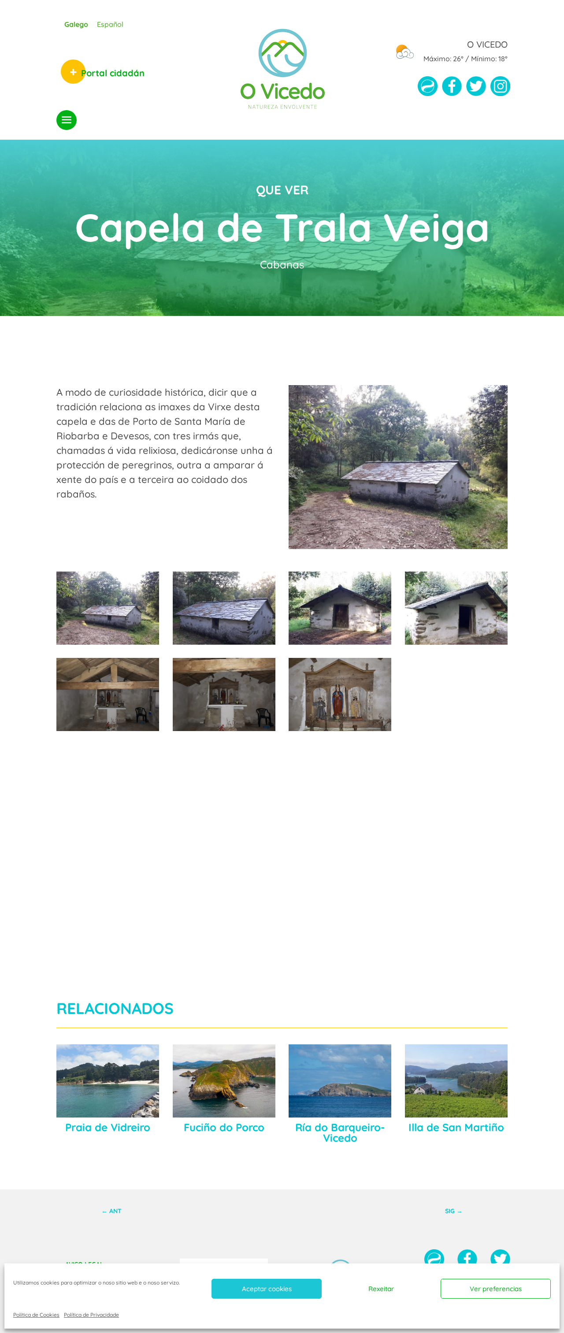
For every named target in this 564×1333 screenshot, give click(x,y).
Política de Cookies (36, 1314)
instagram (500, 89)
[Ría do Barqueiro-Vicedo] (340, 1080)
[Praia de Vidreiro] (107, 1080)
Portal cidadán (113, 72)
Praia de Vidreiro (107, 1127)
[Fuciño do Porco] (224, 1080)
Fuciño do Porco (224, 1127)
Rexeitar (381, 1289)
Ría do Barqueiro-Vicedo (340, 1132)
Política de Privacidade (91, 1314)
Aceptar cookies (267, 1289)
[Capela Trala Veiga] (107, 641)
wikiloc (428, 89)
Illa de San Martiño (456, 1127)
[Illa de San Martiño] (456, 1080)
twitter (476, 89)
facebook (452, 89)
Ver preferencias (496, 1289)
